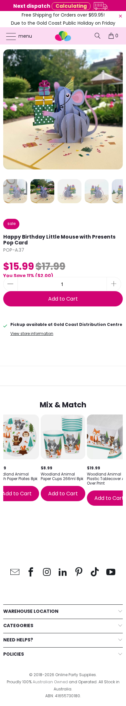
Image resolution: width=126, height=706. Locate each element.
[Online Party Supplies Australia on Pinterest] (79, 572)
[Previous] (8, 109)
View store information (31, 333)
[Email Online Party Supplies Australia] (15, 572)
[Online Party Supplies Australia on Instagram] (47, 572)
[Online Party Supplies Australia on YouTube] (111, 572)
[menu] (8, 36)
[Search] (97, 35)
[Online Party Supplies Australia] (63, 35)
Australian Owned (50, 682)
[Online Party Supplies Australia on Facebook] (31, 572)
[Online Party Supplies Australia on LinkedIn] (63, 572)
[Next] (118, 109)
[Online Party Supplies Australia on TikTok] (95, 572)
